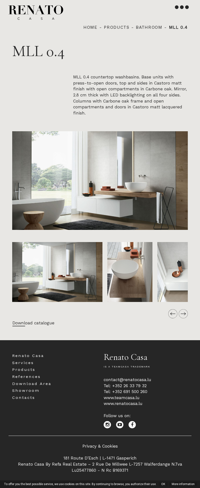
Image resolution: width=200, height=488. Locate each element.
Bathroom (149, 27)
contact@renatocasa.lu (127, 379)
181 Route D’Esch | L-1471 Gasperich (100, 458)
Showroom (26, 390)
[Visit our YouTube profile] (122, 424)
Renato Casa (28, 355)
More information (183, 484)
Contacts (23, 397)
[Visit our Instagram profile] (110, 424)
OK (163, 484)
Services (23, 362)
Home (90, 27)
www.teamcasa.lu (122, 397)
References (26, 376)
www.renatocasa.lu (123, 403)
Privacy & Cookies (100, 446)
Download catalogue (33, 322)
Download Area (31, 383)
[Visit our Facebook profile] (134, 424)
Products (116, 27)
